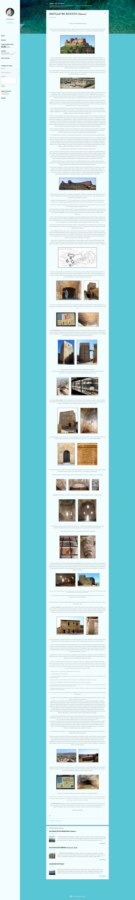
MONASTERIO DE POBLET (56, 864)
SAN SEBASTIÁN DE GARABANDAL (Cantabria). (62, 831)
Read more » (103, 843)
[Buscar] (108, 4)
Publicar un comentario (55, 820)
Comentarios (6, 94)
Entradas (5, 92)
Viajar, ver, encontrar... (58, 3)
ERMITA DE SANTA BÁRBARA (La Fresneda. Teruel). (63, 848)
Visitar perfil (10, 22)
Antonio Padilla (10, 19)
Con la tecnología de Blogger (78, 896)
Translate (12, 54)
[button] (105, 13)
